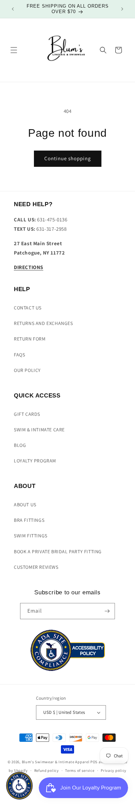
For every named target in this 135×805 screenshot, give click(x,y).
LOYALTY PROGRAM (35, 461)
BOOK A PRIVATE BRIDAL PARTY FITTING (58, 551)
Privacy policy (113, 770)
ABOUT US (25, 504)
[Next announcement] (122, 9)
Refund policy (46, 770)
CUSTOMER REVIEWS (36, 567)
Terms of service (79, 770)
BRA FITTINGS (29, 520)
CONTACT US (28, 308)
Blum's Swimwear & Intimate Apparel (56, 761)
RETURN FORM (30, 339)
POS (94, 761)
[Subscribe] (107, 611)
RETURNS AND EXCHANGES (43, 323)
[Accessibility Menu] (19, 786)
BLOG (20, 445)
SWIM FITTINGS (30, 536)
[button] (13, 50)
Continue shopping (67, 158)
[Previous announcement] (12, 9)
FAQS (19, 355)
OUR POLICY (27, 370)
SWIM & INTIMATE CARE (39, 430)
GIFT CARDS (27, 414)
